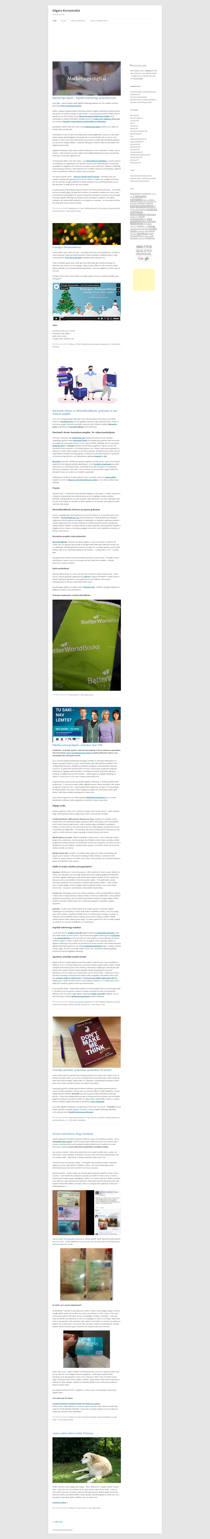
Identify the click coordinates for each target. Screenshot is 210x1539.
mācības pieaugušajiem (60, 1004)
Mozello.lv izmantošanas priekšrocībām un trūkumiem (84, 121)
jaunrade (117, 1002)
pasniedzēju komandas (105, 933)
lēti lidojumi (149, 221)
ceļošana (136, 199)
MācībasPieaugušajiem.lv (96, 797)
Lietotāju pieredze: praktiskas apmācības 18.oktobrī (81, 1070)
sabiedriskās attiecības (139, 229)
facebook (93, 1417)
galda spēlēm (110, 477)
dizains (94, 1117)
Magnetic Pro (85, 1004)
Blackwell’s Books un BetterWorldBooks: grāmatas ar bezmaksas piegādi (85, 412)
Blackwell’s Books (80, 440)
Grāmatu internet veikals (99, 21)
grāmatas (133, 203)
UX (65, 1120)
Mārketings (72, 208)
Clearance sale (89, 587)
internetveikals (151, 207)
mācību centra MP (75, 933)
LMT (145, 219)
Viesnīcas (133, 160)
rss (145, 226)
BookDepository (67, 422)
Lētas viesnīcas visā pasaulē (139, 181)
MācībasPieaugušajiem (81, 996)
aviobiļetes (146, 193)
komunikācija (103, 208)
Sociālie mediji (135, 157)
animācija (96, 344)
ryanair (151, 226)
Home (54, 21)
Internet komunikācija (76, 1002)
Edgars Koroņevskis (66, 10)
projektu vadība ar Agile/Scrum (68, 978)
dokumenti (85, 1417)
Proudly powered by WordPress (62, 1530)
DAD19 (86, 577)
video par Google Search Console (86, 177)
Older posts (57, 1522)
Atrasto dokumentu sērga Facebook (72, 1133)
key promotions (139, 209)
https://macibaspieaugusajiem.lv (79, 753)
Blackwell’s (56, 461)
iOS (105, 456)
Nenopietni (133, 149)
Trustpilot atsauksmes (102, 464)
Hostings (133, 126)
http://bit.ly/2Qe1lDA (73, 258)
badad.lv (153, 194)
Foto (131, 123)
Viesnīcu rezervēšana (78, 21)
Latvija (141, 216)
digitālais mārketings (91, 208)
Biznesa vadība (135, 118)
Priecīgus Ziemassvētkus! (66, 247)
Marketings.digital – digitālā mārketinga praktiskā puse (84, 97)
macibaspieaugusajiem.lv (93, 946)
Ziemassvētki (104, 344)
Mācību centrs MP (74, 1004)
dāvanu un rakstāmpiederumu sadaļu (82, 480)
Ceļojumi (133, 120)
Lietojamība (101, 1117)
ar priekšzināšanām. (63, 938)
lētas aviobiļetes (141, 220)
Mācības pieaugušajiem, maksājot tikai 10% (77, 745)
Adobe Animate (87, 344)
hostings (141, 203)
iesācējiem (115, 935)
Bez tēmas (133, 115)
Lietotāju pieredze (111, 1117)
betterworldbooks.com (70, 518)
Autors (63, 21)
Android (98, 456)
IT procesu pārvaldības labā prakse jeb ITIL (100, 978)
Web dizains (134, 162)
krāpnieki (151, 214)
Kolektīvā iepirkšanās (137, 139)
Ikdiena (71, 344)
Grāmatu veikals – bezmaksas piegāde (143, 178)
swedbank (140, 231)
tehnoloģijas (150, 231)
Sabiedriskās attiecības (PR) (139, 155)
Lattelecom (134, 217)
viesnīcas (142, 233)
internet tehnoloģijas (143, 206)
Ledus (84, 1508)
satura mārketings (58, 211)
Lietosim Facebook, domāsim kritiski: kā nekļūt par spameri (76, 1404)
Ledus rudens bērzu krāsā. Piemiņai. (73, 1433)
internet (149, 203)
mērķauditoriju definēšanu (96, 161)
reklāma (141, 226)
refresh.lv (133, 227)
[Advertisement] (105, 39)
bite (131, 197)
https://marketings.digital (70, 106)
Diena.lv (145, 200)
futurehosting (151, 202)
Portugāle (147, 224)
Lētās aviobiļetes (135, 141)
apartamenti (136, 193)
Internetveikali (74, 695)
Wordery (71, 446)
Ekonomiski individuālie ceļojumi (140, 176)
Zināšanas (150, 238)
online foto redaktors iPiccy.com (107, 119)
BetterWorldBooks (76, 427)
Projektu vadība (135, 152)
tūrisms (133, 234)
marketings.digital (114, 208)
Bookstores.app (78, 438)
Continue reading (60, 1502)
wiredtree (141, 238)
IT (130, 136)
